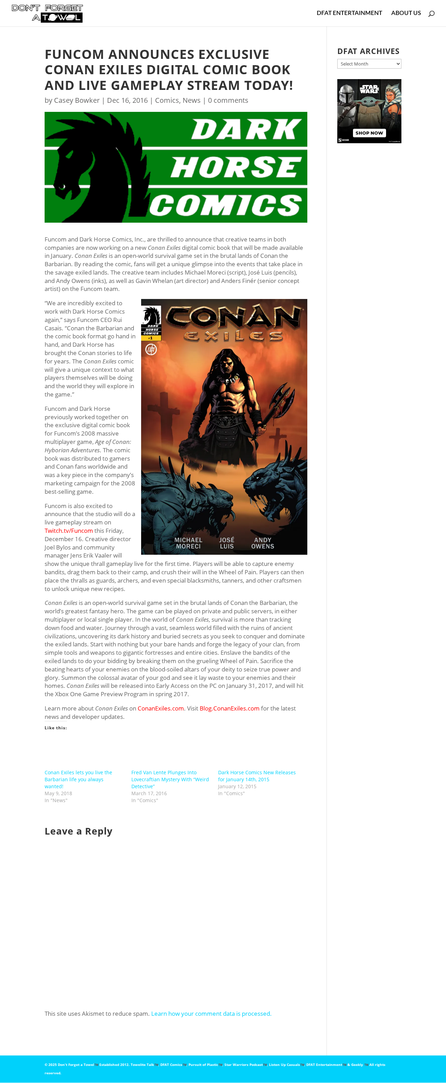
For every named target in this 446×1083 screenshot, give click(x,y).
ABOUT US (406, 13)
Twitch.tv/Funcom (69, 531)
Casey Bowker (77, 100)
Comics (167, 100)
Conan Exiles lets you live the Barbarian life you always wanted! (78, 779)
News (192, 100)
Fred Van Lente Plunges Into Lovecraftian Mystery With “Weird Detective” (170, 779)
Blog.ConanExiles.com (230, 708)
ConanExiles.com (161, 708)
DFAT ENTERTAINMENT (349, 13)
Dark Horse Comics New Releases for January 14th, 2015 (257, 776)
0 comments (228, 100)
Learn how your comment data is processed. (211, 1013)
